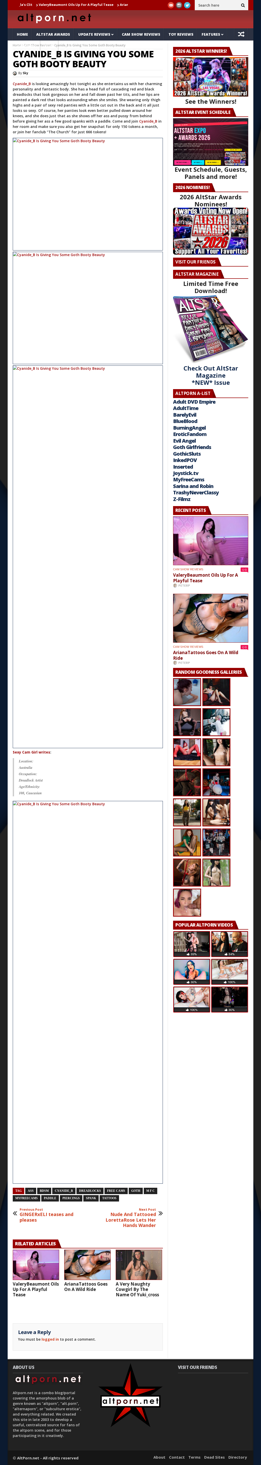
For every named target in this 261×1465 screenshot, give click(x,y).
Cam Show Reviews (141, 34)
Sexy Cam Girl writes (31, 752)
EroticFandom (189, 434)
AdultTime (185, 408)
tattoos (109, 1198)
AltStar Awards (53, 34)
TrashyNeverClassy (196, 492)
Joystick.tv (185, 473)
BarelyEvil (184, 414)
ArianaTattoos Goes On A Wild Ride (116, 4)
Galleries (26, 46)
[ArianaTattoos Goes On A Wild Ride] (87, 1265)
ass (31, 1191)
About (159, 1457)
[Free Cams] (88, 194)
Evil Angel (184, 440)
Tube (49, 46)
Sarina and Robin (193, 486)
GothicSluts (187, 453)
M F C (150, 1191)
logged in (50, 1339)
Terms (194, 1457)
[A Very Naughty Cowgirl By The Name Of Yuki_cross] (139, 1265)
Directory (237, 1457)
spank (91, 1198)
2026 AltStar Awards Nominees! (211, 200)
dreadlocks (90, 1191)
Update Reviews (94, 34)
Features (211, 34)
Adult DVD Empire (194, 401)
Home (22, 34)
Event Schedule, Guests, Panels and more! (211, 173)
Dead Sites (214, 1457)
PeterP (184, 585)
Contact (177, 1457)
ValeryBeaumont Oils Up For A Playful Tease (42, 4)
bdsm (44, 1191)
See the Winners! (210, 101)
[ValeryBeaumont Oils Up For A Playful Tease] (36, 1265)
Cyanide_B (22, 83)
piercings (71, 1198)
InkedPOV (185, 460)
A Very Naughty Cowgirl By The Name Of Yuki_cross (137, 1289)
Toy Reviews (180, 34)
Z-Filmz (181, 499)
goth (135, 1191)
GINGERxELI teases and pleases (46, 1215)
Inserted (183, 466)
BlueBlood (185, 421)
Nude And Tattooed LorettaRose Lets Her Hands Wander (131, 1218)
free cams (116, 1191)
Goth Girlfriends (192, 447)
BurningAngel (189, 427)
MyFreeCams (26, 1198)
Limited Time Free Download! (210, 287)
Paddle (50, 1198)
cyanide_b (64, 1191)
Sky (25, 73)
